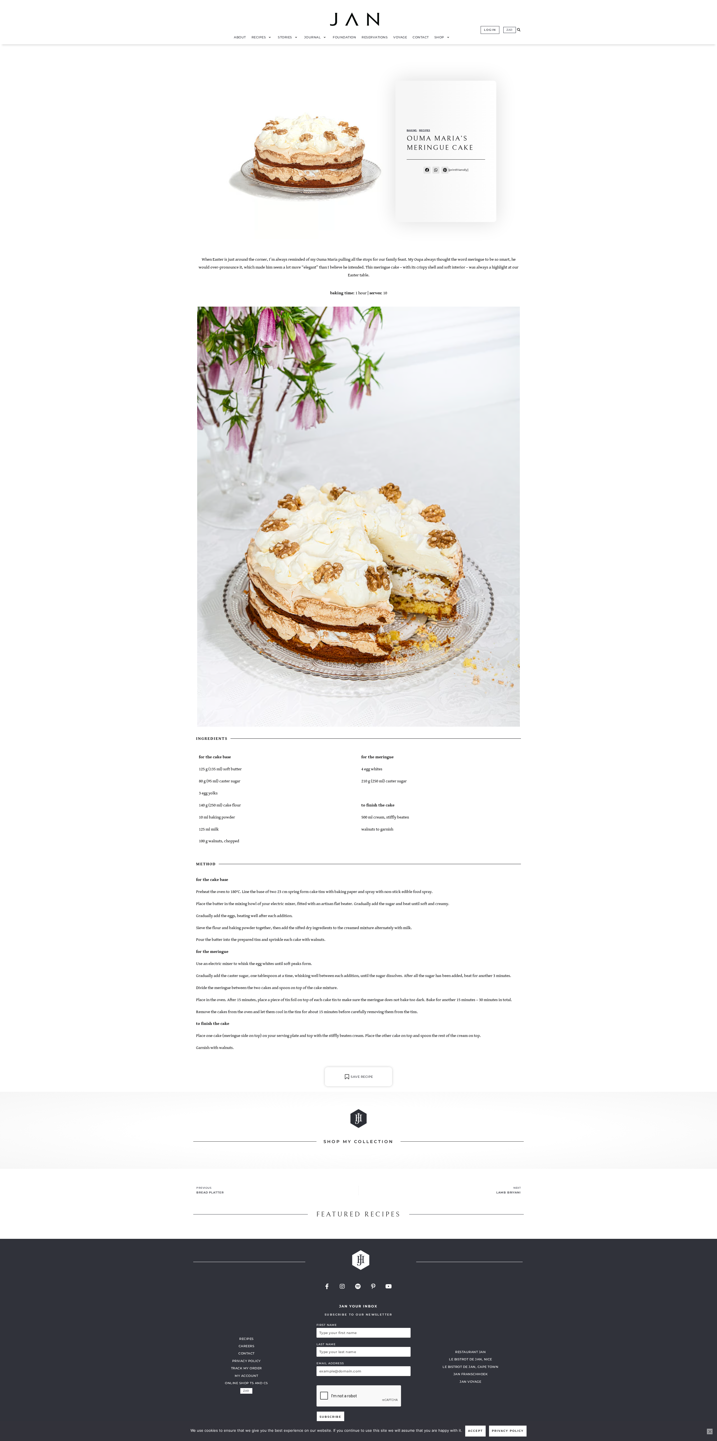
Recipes (424, 130)
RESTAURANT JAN (470, 1352)
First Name (326, 1325)
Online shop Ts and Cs (246, 1383)
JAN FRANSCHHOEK (470, 1374)
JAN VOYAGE (470, 1382)
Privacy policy (508, 1431)
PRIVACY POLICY (246, 1361)
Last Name (326, 1344)
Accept (475, 1431)
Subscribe (330, 1417)
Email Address (330, 1363)
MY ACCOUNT (246, 1376)
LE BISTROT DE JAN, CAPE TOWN (470, 1367)
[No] (710, 1431)
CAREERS (247, 1346)
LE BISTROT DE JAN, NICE (470, 1359)
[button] (519, 30)
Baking (412, 130)
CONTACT (246, 1353)
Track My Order (246, 1368)
